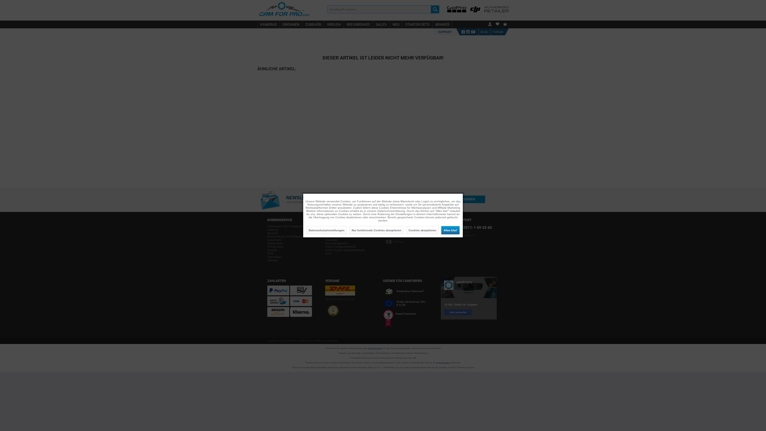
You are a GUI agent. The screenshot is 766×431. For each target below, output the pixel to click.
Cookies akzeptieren (422, 230)
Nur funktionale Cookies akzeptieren (376, 230)
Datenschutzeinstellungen (327, 230)
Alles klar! (450, 230)
